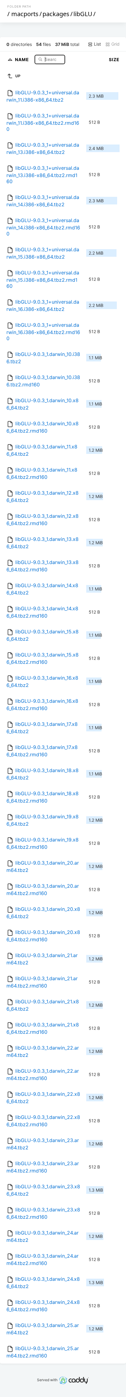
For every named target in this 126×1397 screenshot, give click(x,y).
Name (22, 59)
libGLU (82, 14)
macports (25, 14)
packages (56, 14)
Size (114, 59)
